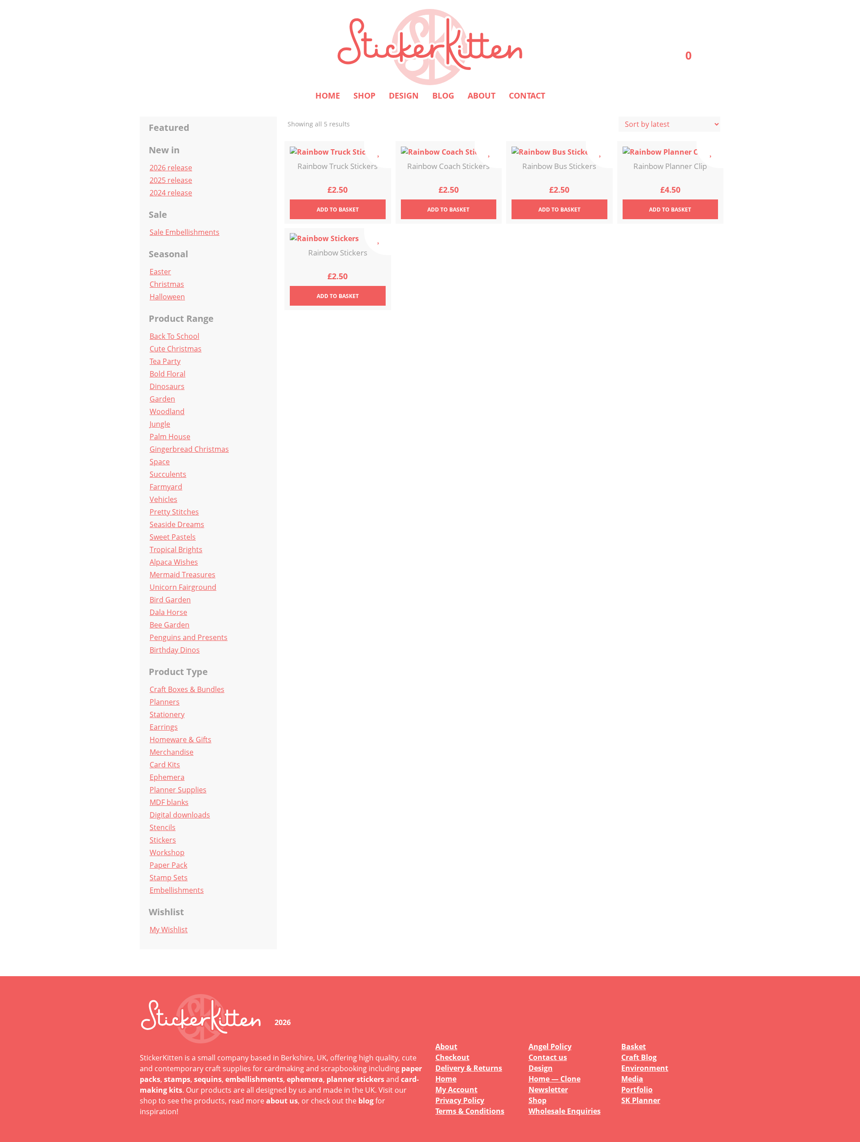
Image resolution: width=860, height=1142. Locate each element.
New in (164, 150)
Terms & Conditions (469, 1111)
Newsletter (548, 1089)
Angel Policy (550, 1046)
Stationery (167, 714)
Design (404, 95)
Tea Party (165, 361)
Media (632, 1079)
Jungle (160, 424)
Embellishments (177, 890)
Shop (364, 95)
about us (282, 1101)
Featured (169, 127)
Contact (527, 95)
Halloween (167, 297)
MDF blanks (169, 802)
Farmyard (166, 487)
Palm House (170, 436)
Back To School (174, 336)
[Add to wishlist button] (377, 154)
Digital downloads (180, 815)
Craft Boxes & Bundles (187, 689)
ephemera (305, 1079)
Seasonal (168, 254)
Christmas (167, 284)
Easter (160, 272)
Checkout (452, 1057)
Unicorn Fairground (183, 587)
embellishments (254, 1079)
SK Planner (640, 1100)
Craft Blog (639, 1057)
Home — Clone (554, 1079)
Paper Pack (168, 865)
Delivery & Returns (468, 1068)
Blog (443, 95)
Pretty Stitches (174, 512)
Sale (158, 214)
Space (160, 462)
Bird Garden (170, 600)
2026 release (171, 168)
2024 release (171, 193)
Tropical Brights (176, 549)
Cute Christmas (176, 349)
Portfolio (637, 1089)
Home (327, 95)
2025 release (171, 180)
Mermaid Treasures (182, 575)
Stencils (163, 827)
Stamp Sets (169, 877)
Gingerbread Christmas (189, 449)
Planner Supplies (178, 790)
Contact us (548, 1057)
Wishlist (166, 912)
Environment (644, 1068)
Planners (165, 702)
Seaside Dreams (177, 524)
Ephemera (167, 777)
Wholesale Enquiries (565, 1111)
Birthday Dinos (175, 650)
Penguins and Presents (189, 637)
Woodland (167, 411)
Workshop (167, 852)
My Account (456, 1089)
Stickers (163, 840)
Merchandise (172, 752)
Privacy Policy (459, 1100)
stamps (177, 1079)
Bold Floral (167, 374)
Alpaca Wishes (174, 562)
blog (366, 1101)
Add (338, 209)
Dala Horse (168, 612)
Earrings (164, 727)
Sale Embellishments (184, 232)
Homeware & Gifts (180, 739)
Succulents (168, 474)
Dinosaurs (167, 386)
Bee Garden (169, 625)
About (481, 95)
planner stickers (355, 1079)
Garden (162, 399)
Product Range (181, 318)
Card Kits (165, 765)
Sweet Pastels (173, 537)
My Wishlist (169, 929)
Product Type (178, 672)
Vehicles (163, 499)
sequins (208, 1079)
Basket (633, 1046)
